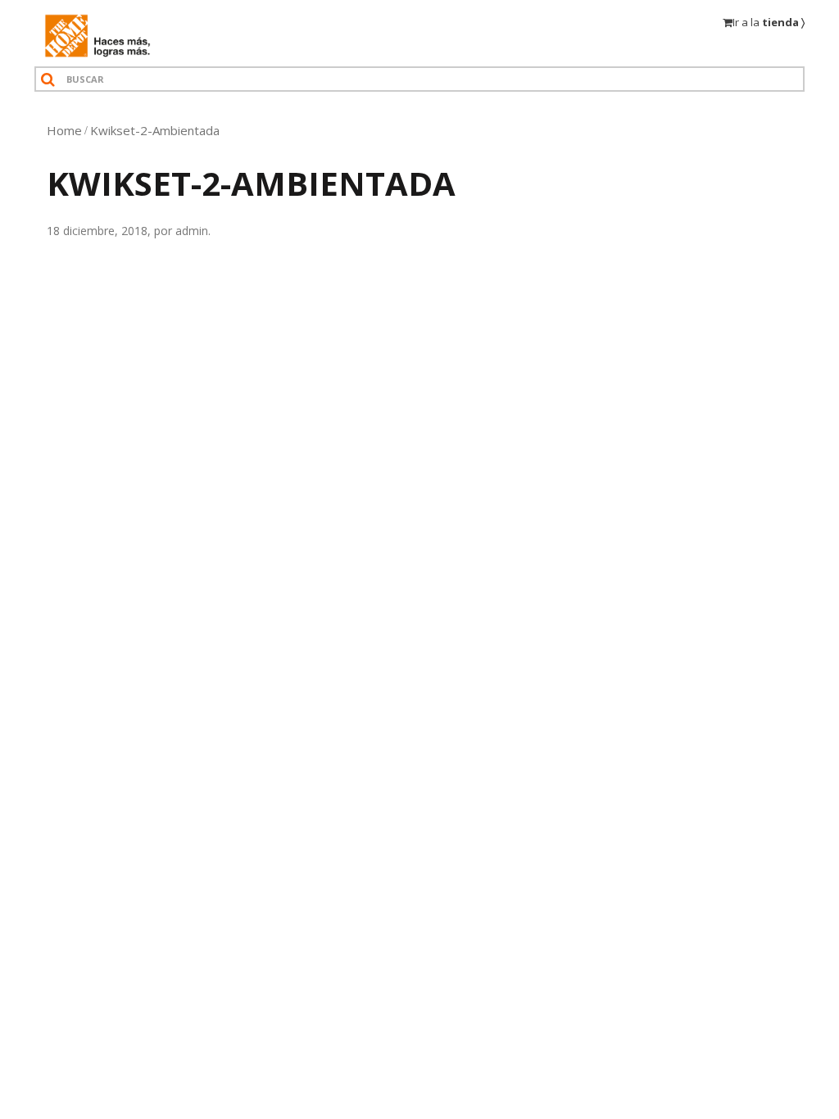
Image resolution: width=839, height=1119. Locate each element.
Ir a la (768, 22)
